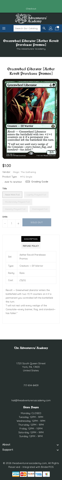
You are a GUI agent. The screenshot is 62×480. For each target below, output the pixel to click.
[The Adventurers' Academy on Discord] (34, 3)
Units (5, 217)
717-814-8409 (31, 385)
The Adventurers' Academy (31, 48)
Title (4, 188)
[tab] (30, 239)
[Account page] (51, 28)
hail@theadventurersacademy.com (31, 400)
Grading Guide (39, 181)
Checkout (31, 8)
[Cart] (57, 28)
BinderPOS (47, 466)
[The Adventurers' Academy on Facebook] (28, 3)
